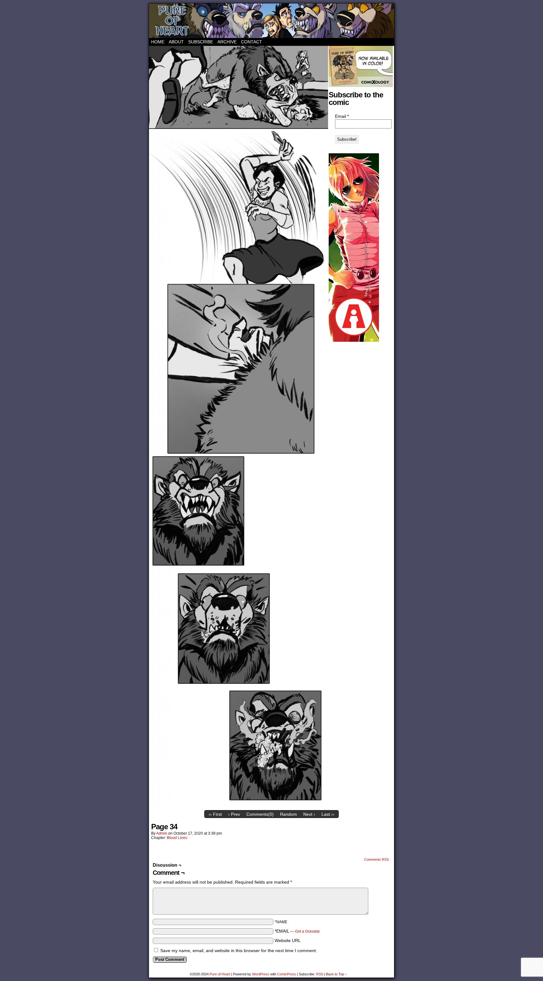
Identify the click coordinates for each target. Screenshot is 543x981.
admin (161, 833)
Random (288, 814)
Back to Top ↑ (336, 974)
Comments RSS (376, 859)
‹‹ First (215, 814)
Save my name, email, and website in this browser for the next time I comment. (238, 950)
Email (342, 116)
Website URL (288, 940)
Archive (227, 41)
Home (157, 41)
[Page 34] (238, 805)
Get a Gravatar (307, 931)
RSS (319, 974)
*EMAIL (297, 931)
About (176, 41)
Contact (251, 41)
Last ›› (327, 814)
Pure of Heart (271, 20)
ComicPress (286, 974)
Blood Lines (177, 838)
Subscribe (200, 41)
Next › (309, 814)
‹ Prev (234, 814)
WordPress (260, 974)
